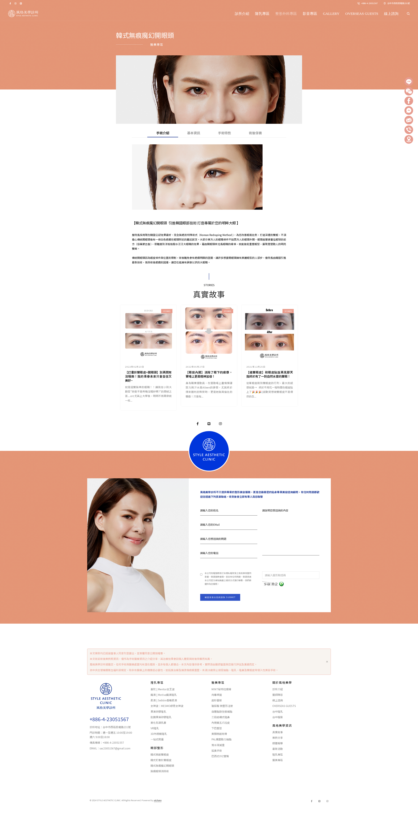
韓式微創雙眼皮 (160, 754)
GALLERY (331, 14)
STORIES (166, 311)
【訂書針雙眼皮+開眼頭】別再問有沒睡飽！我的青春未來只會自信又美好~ (148, 376)
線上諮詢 (391, 14)
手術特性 (224, 133)
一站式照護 (157, 739)
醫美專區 (277, 760)
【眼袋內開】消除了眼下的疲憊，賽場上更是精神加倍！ (209, 374)
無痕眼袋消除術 (160, 771)
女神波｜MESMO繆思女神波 (167, 706)
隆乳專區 (262, 14)
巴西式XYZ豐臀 (220, 756)
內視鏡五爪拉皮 (220, 723)
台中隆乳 (277, 711)
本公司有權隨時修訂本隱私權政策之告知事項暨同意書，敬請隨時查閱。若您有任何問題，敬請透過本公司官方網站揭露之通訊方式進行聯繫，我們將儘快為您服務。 (228, 578)
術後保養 (255, 133)
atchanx (157, 800)
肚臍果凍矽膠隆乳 (161, 717)
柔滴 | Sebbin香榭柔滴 (164, 700)
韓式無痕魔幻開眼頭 (162, 766)
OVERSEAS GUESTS (361, 14)
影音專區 (310, 14)
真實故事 (277, 732)
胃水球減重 (218, 745)
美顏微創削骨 (219, 734)
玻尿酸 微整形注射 (222, 706)
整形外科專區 (286, 14)
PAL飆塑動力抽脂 (221, 739)
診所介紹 (242, 14)
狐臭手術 (216, 750)
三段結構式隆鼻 (220, 717)
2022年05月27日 (195, 366)
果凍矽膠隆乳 (158, 711)
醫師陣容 (277, 695)
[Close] (327, 662)
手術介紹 (162, 133)
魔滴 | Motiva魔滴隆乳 (164, 695)
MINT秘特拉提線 (221, 689)
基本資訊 (193, 133)
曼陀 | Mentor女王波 (163, 689)
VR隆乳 (155, 728)
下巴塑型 (216, 728)
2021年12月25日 (255, 366)
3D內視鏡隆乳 (159, 734)
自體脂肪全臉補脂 (221, 711)
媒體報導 (277, 743)
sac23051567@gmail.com (115, 748)
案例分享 (277, 738)
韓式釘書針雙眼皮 (161, 760)
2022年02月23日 (134, 366)
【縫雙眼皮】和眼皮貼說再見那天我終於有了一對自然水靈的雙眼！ (269, 374)
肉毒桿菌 (216, 695)
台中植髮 (277, 717)
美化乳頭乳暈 (158, 723)
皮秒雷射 (216, 700)
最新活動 (277, 749)
